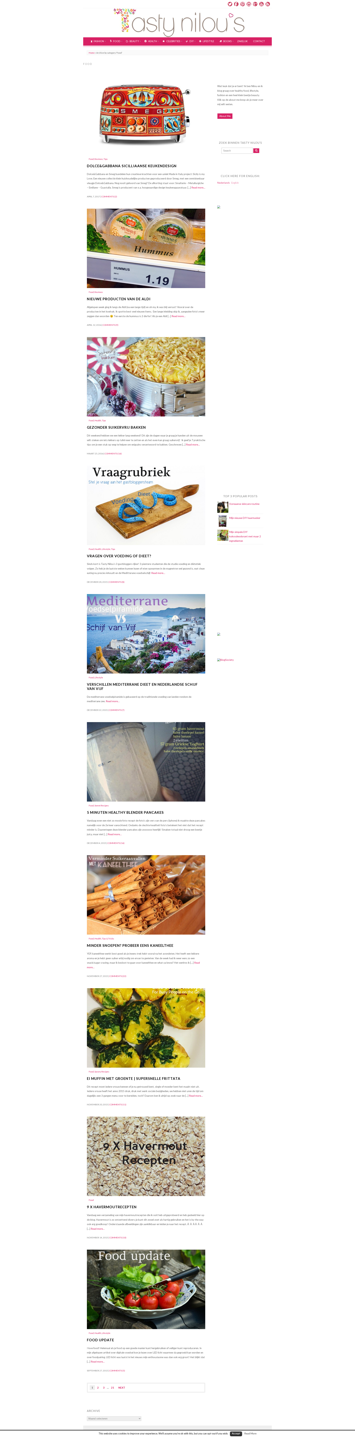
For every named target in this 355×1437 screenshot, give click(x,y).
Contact (259, 41)
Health (97, 420)
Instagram (249, 4)
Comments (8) (116, 582)
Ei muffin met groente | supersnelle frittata (133, 1078)
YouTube (261, 4)
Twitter (230, 4)
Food (91, 159)
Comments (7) (116, 710)
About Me (225, 116)
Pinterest (242, 4)
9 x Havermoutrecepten (112, 1207)
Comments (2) (109, 196)
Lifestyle (106, 549)
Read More (250, 1433)
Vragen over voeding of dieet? (119, 556)
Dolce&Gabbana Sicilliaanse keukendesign (132, 166)
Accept (236, 1433)
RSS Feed (268, 4)
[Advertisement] (232, 286)
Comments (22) (117, 976)
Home (92, 53)
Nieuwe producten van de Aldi (119, 299)
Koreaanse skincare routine (244, 503)
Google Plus (255, 4)
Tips (106, 159)
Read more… (198, 187)
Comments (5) (117, 1370)
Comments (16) (113, 453)
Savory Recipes (101, 1071)
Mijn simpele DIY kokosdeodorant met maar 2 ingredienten (245, 536)
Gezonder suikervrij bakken (116, 427)
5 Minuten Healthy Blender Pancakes (125, 812)
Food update (100, 1340)
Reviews (98, 159)
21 (112, 1387)
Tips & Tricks (108, 938)
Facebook (236, 4)
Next (121, 1387)
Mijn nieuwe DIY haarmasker (244, 517)
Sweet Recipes (101, 805)
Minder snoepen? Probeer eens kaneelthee (130, 945)
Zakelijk (242, 41)
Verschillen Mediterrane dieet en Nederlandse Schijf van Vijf (142, 686)
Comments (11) (117, 1104)
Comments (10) (117, 1237)
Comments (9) (110, 325)
